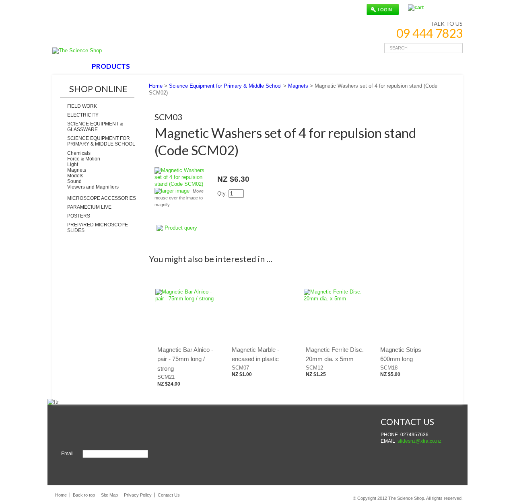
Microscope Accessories (101, 198)
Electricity (83, 115)
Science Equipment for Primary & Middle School (101, 141)
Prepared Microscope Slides (97, 227)
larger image (175, 191)
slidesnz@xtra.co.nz (419, 441)
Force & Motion (83, 159)
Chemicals (79, 153)
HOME (70, 66)
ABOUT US (159, 66)
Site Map (109, 495)
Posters (78, 216)
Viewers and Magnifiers (93, 187)
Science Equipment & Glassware (95, 126)
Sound (74, 181)
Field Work (82, 106)
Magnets (76, 170)
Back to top (84, 495)
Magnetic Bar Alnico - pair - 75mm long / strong (185, 359)
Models (75, 176)
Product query (181, 228)
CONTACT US (254, 66)
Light (72, 164)
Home (156, 86)
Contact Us (169, 495)
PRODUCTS (111, 66)
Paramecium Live (89, 207)
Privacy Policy (138, 495)
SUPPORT (204, 66)
